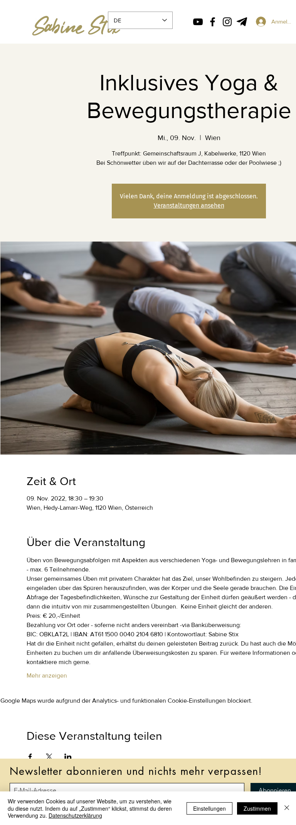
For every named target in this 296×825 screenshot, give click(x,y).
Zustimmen (257, 808)
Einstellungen (209, 808)
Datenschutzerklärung (75, 815)
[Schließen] (286, 808)
